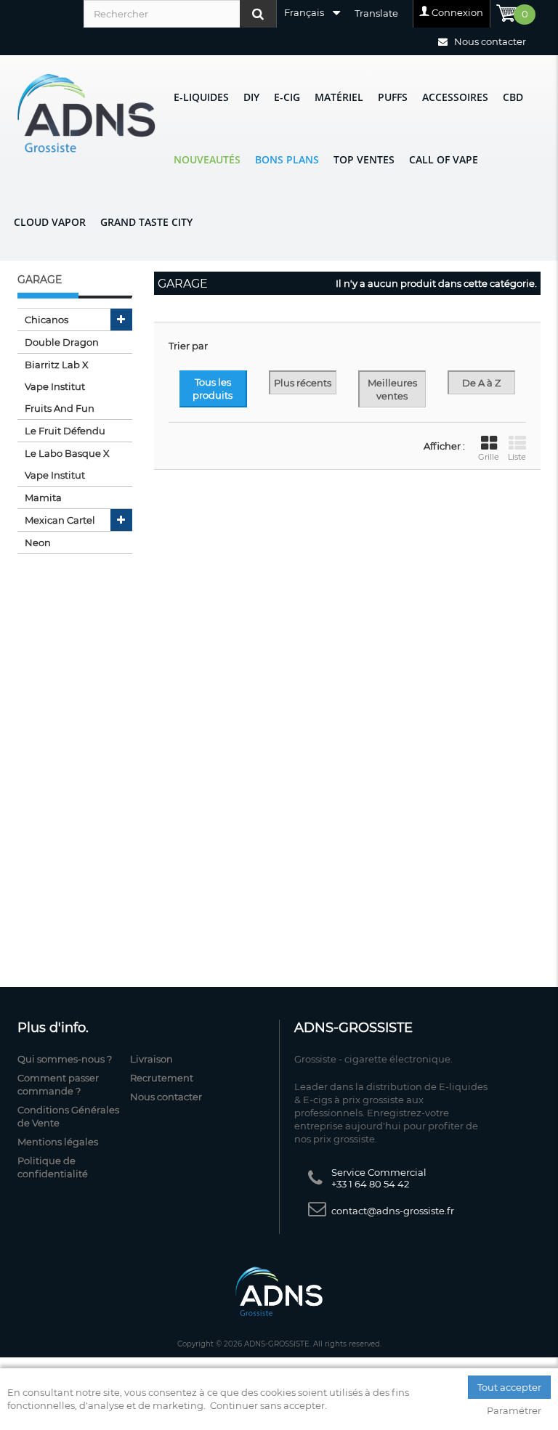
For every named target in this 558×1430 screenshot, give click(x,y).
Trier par (188, 346)
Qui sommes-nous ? (64, 1059)
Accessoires (455, 97)
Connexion (457, 12)
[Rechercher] (258, 14)
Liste (517, 457)
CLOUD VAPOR (50, 222)
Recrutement (161, 1078)
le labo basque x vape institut (67, 464)
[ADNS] (86, 113)
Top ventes (364, 159)
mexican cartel (60, 520)
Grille (488, 457)
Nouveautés (207, 159)
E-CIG (287, 97)
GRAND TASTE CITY (146, 222)
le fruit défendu (65, 430)
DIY (251, 97)
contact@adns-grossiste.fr (392, 1210)
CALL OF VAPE (443, 159)
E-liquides (201, 97)
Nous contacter (489, 41)
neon (38, 542)
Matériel (339, 97)
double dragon (62, 342)
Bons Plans (287, 159)
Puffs (393, 97)
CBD (513, 97)
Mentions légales (57, 1141)
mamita (43, 497)
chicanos (46, 319)
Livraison (151, 1059)
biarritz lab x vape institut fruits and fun (59, 386)
